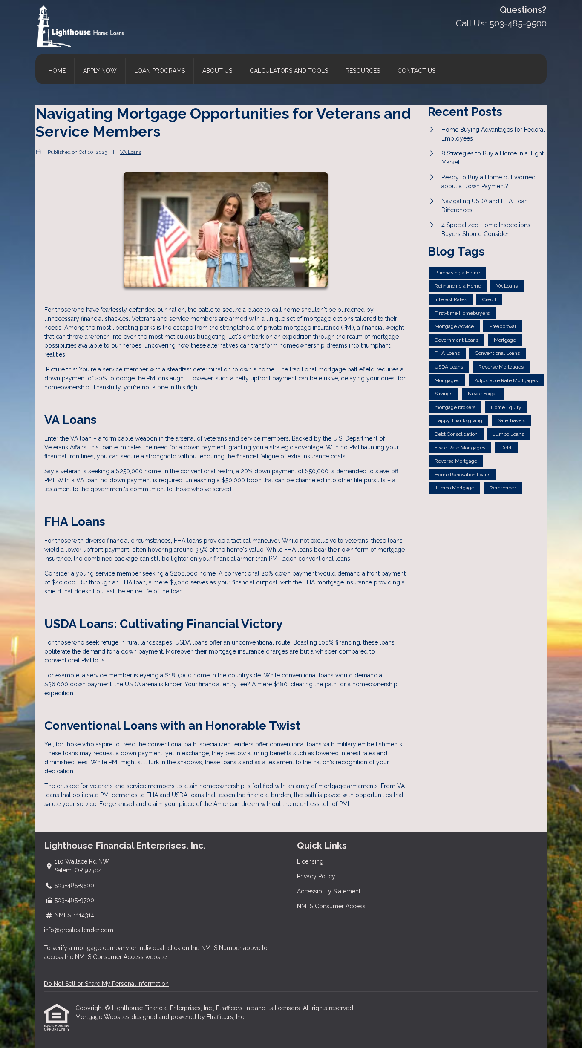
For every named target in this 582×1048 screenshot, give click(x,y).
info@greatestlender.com (78, 930)
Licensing (310, 861)
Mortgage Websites (103, 1016)
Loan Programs (159, 70)
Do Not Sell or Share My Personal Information (106, 983)
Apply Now (100, 70)
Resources (363, 70)
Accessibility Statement (328, 891)
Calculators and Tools (289, 70)
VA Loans (130, 152)
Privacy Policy (316, 876)
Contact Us (416, 70)
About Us (217, 70)
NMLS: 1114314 (74, 915)
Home (57, 70)
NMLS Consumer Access (331, 906)
